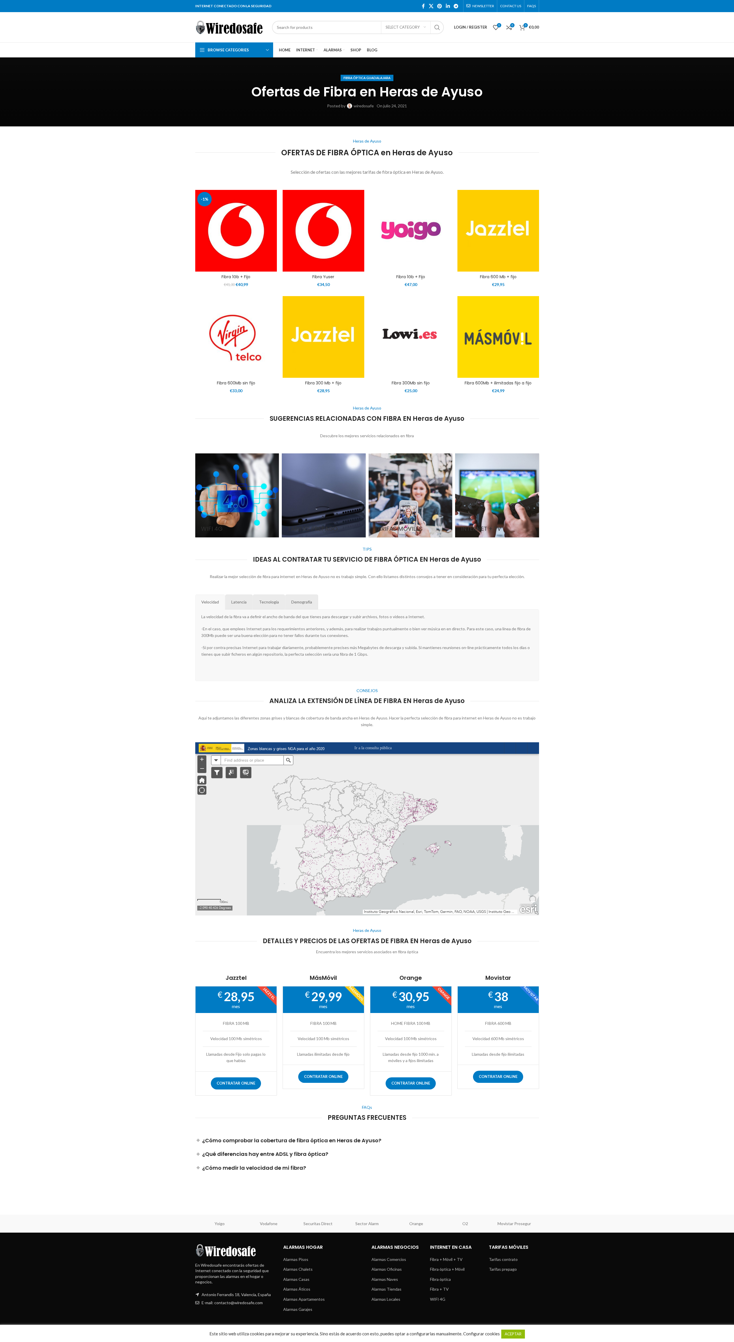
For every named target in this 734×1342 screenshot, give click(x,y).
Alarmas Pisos (295, 1259)
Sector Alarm (367, 1223)
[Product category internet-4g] (237, 495)
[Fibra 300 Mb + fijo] (323, 337)
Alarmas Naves (384, 1279)
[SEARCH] (437, 27)
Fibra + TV (439, 1289)
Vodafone (268, 1223)
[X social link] (431, 6)
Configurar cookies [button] (481, 1333)
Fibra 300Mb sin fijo (411, 383)
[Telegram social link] (456, 6)
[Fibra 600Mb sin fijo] (236, 337)
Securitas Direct (318, 1223)
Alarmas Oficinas (386, 1269)
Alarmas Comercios (388, 1259)
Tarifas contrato (503, 1259)
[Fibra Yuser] (323, 231)
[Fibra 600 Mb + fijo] (498, 231)
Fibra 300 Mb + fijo (323, 383)
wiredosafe (364, 105)
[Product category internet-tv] (497, 495)
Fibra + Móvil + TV (446, 1259)
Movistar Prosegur (514, 1223)
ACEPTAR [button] (513, 1334)
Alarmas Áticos (296, 1289)
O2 (465, 1223)
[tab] (210, 602)
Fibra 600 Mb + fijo (498, 277)
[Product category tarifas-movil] (411, 495)
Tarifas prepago (503, 1269)
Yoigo (220, 1223)
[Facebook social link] (423, 6)
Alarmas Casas (296, 1279)
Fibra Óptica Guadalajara (367, 78)
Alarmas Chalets (298, 1269)
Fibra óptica (440, 1279)
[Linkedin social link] (448, 6)
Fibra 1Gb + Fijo (235, 277)
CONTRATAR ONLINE (236, 1083)
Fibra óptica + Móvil (447, 1269)
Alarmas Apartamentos (304, 1299)
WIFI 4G (437, 1299)
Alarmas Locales (385, 1299)
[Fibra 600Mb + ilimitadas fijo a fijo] (498, 337)
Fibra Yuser (323, 277)
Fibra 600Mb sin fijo (236, 383)
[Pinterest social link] (439, 6)
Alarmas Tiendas (386, 1289)
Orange (416, 1223)
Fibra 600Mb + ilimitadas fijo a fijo (498, 383)
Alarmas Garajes (297, 1309)
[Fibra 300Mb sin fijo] (411, 337)
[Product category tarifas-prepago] (324, 495)
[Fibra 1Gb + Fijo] (236, 231)
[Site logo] (230, 26)
